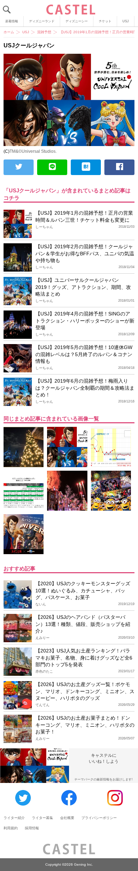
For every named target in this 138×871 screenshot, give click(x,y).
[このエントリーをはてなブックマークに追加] (86, 167)
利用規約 (11, 828)
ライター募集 (42, 818)
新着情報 (11, 21)
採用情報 (32, 828)
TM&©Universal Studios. (33, 151)
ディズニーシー (76, 21)
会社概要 (67, 818)
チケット (105, 21)
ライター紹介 (14, 818)
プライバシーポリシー (99, 818)
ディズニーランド (41, 21)
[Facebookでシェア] (119, 167)
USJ (125, 21)
